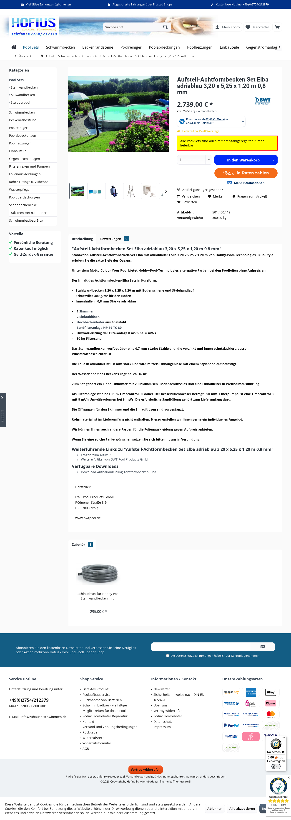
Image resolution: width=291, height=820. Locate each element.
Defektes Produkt (95, 689)
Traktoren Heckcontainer (28, 213)
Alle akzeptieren (242, 808)
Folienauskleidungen (25, 174)
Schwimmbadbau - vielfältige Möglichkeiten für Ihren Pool (105, 708)
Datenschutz (163, 721)
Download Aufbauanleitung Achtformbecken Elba (118, 472)
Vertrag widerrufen (168, 711)
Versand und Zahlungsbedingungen (110, 727)
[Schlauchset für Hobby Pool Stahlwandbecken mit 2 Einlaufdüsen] (98, 573)
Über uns (160, 705)
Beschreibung (82, 239)
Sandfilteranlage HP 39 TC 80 (99, 327)
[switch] (276, 766)
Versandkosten (135, 776)
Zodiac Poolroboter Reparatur (105, 716)
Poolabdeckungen (22, 135)
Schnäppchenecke (23, 205)
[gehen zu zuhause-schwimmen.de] (42, 56)
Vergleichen (190, 196)
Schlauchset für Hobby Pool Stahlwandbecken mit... (98, 596)
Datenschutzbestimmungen (194, 656)
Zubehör (81, 544)
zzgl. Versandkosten (203, 111)
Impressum (162, 727)
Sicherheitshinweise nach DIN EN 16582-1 (178, 697)
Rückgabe (90, 732)
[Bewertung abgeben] (215, 98)
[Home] (14, 47)
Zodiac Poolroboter (167, 716)
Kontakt (88, 721)
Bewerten (189, 202)
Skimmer (86, 311)
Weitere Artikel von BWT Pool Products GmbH (115, 459)
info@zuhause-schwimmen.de (43, 717)
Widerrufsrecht (94, 738)
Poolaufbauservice (96, 694)
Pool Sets (16, 80)
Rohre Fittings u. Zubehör (28, 182)
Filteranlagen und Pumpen (29, 166)
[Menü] (283, 738)
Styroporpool (20, 102)
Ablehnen (214, 808)
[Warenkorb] (277, 27)
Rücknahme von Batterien (102, 700)
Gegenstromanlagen (24, 158)
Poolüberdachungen (24, 197)
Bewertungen (113, 239)
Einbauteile (17, 151)
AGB (86, 748)
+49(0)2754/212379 (29, 700)
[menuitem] (277, 27)
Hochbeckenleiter (90, 322)
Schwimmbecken (22, 112)
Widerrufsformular (97, 743)
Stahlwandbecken (24, 87)
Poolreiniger (18, 128)
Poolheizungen (20, 143)
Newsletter (161, 689)
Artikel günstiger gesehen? (202, 190)
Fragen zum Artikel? (251, 196)
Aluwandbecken (22, 95)
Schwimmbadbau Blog (26, 220)
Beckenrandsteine (23, 120)
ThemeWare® (182, 781)
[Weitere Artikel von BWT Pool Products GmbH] (266, 101)
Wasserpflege (19, 189)
